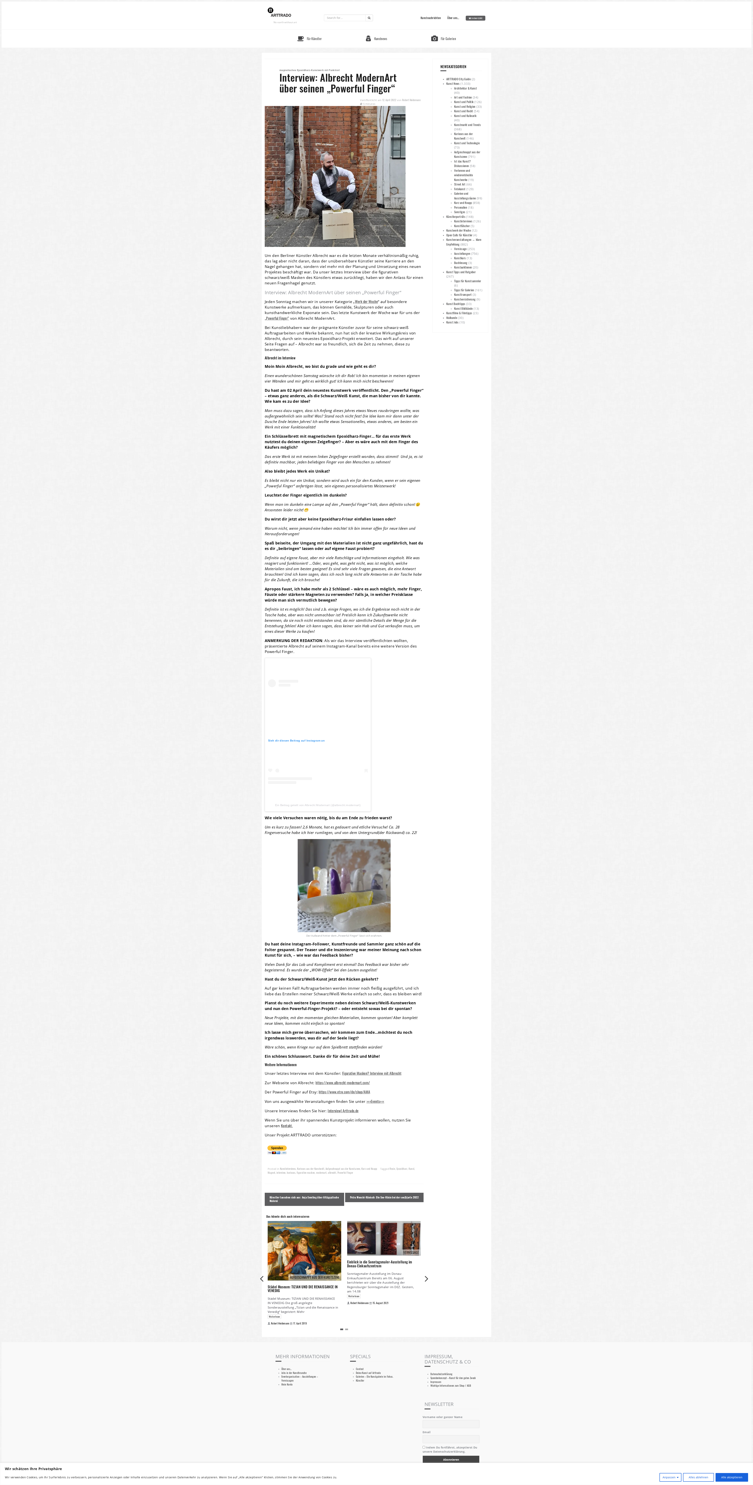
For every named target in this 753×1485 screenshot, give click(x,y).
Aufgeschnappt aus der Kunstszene (343, 1169)
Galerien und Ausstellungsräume (465, 195)
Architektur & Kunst (465, 88)
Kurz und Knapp (369, 1169)
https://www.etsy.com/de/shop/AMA (344, 1091)
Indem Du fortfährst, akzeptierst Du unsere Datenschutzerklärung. (450, 1449)
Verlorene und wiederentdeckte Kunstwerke (463, 175)
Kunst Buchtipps (455, 303)
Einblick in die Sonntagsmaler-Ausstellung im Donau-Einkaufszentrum (379, 1263)
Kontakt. (287, 1125)
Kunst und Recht (463, 111)
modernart (321, 1172)
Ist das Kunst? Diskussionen (462, 163)
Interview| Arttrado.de (343, 1110)
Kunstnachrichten (431, 18)
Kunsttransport (463, 294)
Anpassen (669, 1477)
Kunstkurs (460, 258)
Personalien (460, 207)
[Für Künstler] (309, 31)
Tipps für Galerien (464, 290)
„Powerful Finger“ (277, 318)
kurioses (291, 1172)
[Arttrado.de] (279, 12)
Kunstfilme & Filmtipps (459, 313)
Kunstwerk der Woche (458, 230)
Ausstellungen (462, 253)
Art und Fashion (463, 97)
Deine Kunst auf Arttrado (368, 1373)
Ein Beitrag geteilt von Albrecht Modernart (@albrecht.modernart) (318, 805)
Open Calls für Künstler (459, 235)
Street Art (460, 184)
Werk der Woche (366, 301)
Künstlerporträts (455, 216)
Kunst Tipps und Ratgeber (461, 272)
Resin (392, 1169)
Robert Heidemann (411, 100)
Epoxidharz (402, 1169)
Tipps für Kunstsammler (467, 281)
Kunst (411, 1169)
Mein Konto (287, 1384)
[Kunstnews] (376, 31)
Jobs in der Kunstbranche (293, 1373)
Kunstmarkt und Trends (467, 124)
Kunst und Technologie (467, 143)
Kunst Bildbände (463, 308)
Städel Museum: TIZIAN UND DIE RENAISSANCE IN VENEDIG (303, 1288)
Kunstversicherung (465, 299)
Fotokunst (459, 189)
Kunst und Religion (465, 106)
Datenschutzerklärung (441, 1374)
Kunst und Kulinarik (465, 115)
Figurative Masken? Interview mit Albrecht (371, 1073)
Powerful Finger (345, 1172)
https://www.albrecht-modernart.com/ (343, 1082)
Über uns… (453, 18)
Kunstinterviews (288, 1169)
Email (426, 1432)
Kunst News (453, 83)
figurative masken (306, 1172)
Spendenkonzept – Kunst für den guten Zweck (453, 1378)
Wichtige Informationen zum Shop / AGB (450, 1385)
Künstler (360, 1380)
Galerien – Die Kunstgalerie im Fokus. (374, 1376)
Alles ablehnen (698, 1477)
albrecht (332, 1172)
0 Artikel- (476, 18)
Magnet (271, 1172)
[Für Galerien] (443, 31)
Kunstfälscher (462, 226)
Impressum (435, 1382)
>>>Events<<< (375, 1101)
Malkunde (451, 317)
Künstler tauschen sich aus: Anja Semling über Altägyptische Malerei (304, 1199)
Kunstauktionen (463, 267)
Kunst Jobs (452, 322)
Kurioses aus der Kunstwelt (310, 1169)
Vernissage (460, 249)
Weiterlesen (274, 1316)
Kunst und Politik (463, 102)
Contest (360, 1369)
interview (281, 1172)
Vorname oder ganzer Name (442, 1417)
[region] (376, 1474)
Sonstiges (459, 212)
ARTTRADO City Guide (458, 79)
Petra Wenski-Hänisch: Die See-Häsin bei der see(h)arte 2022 (384, 1197)
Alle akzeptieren (731, 1477)
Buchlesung (460, 262)
